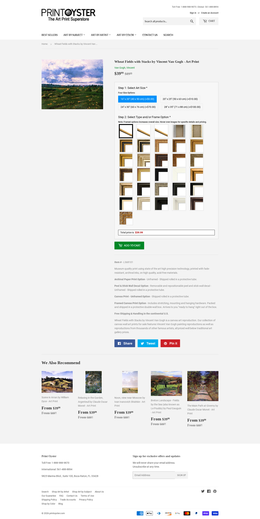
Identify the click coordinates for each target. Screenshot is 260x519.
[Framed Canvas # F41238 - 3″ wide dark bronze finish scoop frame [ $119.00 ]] (197, 203)
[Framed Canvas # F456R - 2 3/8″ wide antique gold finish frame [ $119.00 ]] (161, 145)
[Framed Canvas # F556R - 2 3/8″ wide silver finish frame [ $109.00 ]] (161, 189)
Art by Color (125, 34)
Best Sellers (50, 34)
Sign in (193, 13)
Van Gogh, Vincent (124, 67)
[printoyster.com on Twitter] (203, 491)
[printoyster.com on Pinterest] (215, 491)
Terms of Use (87, 495)
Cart (211, 20)
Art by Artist (100, 34)
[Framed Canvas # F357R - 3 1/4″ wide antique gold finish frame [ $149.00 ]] (197, 174)
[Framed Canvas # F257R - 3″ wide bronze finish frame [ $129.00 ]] (197, 145)
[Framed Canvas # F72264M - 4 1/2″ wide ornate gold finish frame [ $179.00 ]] (126, 218)
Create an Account (209, 13)
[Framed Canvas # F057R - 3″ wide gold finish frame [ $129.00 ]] (126, 160)
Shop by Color (48, 503)
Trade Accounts (68, 499)
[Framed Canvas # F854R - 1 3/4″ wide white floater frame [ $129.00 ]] (179, 203)
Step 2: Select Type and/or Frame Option (162, 119)
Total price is (131, 232)
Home (45, 44)
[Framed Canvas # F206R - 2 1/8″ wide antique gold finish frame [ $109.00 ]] (179, 160)
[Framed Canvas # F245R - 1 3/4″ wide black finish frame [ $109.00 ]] (161, 174)
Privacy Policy (86, 499)
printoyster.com (57, 513)
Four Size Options (126, 93)
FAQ (61, 495)
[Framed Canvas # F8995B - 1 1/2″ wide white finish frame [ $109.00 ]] (179, 174)
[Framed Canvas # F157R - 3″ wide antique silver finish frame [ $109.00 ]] (144, 160)
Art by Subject (73, 34)
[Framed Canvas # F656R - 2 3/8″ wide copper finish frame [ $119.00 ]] (179, 145)
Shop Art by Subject (82, 491)
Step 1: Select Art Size (132, 90)
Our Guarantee (49, 495)
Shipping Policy (49, 499)
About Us (99, 491)
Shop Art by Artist (60, 491)
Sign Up (181, 475)
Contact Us (150, 34)
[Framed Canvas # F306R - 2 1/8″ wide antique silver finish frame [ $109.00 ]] (197, 160)
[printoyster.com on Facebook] (209, 491)
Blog (60, 503)
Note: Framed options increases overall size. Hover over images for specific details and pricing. (162, 122)
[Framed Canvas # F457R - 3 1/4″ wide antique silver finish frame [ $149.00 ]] (126, 189)
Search (168, 34)
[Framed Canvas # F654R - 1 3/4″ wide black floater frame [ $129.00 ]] (161, 203)
